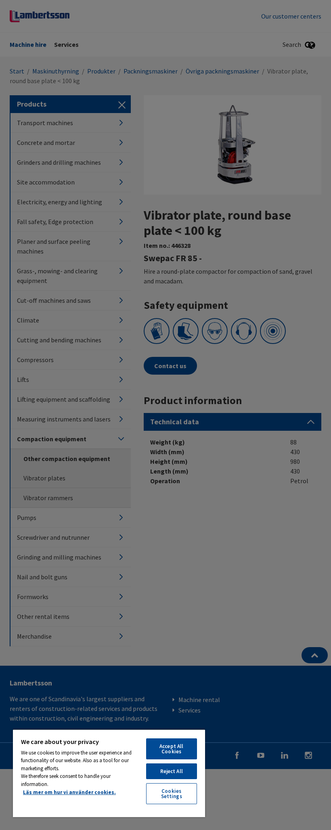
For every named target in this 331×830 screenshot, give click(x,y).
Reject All (171, 771)
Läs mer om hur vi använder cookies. (69, 792)
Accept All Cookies (171, 749)
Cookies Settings (171, 794)
